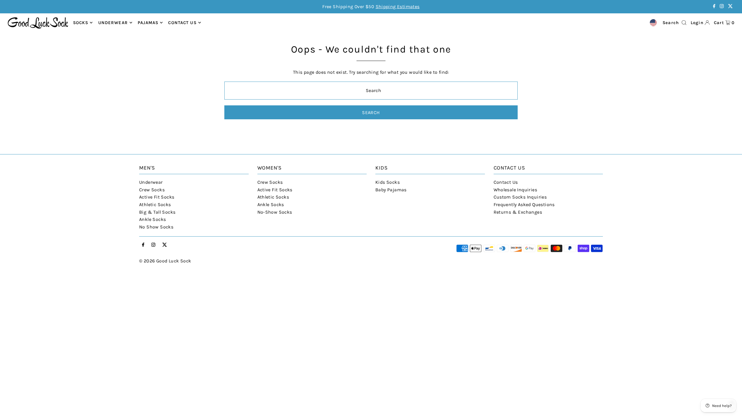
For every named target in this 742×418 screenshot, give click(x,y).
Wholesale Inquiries (515, 189)
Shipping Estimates (398, 6)
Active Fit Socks (156, 197)
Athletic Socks (155, 204)
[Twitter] (730, 6)
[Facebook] (714, 6)
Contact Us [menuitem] (182, 22)
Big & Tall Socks (157, 212)
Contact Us (506, 182)
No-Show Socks (274, 212)
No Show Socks (156, 227)
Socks (80, 22)
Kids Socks (387, 182)
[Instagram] (722, 6)
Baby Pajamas (391, 189)
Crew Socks (152, 189)
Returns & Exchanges (518, 212)
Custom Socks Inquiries (520, 197)
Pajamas (148, 22)
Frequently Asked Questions (524, 204)
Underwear (113, 22)
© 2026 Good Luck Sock (165, 261)
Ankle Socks (152, 219)
